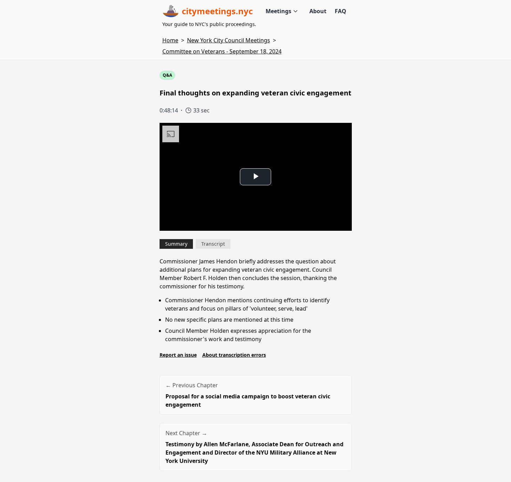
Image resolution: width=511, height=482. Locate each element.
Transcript (213, 243)
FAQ (340, 11)
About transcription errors (234, 355)
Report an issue (178, 355)
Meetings (278, 11)
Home (170, 40)
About (317, 11)
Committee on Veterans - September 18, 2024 (222, 51)
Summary (176, 243)
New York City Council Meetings (228, 40)
